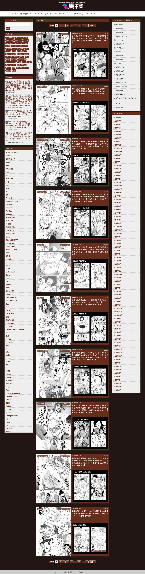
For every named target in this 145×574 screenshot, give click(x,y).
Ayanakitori (10, 217)
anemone (9, 208)
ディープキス (9, 48)
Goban (8, 406)
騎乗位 (14, 70)
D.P (7, 307)
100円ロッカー (11, 159)
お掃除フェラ (18, 40)
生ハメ (24, 62)
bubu (8, 262)
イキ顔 (8, 46)
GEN (8, 403)
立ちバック (13, 65)
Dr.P (7, 336)
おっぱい (25, 37)
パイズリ (8, 51)
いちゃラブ (18, 37)
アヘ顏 (20, 43)
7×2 (7, 185)
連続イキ (8, 70)
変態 (7, 56)
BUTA (8, 265)
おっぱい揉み (9, 40)
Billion (8, 237)
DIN (7, 317)
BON (8, 256)
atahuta (9, 214)
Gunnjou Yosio (12, 416)
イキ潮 (25, 43)
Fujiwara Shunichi (13, 393)
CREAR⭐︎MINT (11, 297)
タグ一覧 (48, 14)
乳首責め (26, 54)
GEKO (8, 400)
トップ (14, 14)
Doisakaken (10, 323)
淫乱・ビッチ (22, 59)
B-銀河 (8, 224)
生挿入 (29, 62)
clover (8, 294)
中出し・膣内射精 (11, 54)
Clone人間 (10, 291)
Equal (8, 358)
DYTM (8, 339)
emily (8, 355)
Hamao (8, 432)
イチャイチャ (14, 46)
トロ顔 (16, 48)
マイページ (38, 14)
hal (7, 425)
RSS (69, 14)
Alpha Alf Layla (12, 201)
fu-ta (8, 387)
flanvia (8, 374)
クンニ (25, 46)
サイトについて (59, 14)
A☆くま (9, 198)
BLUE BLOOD (11, 246)
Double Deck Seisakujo (15, 330)
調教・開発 (19, 67)
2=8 (7, 166)
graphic (9, 412)
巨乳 (11, 56)
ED (7, 349)
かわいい (26, 40)
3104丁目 (9, 178)
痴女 (7, 65)
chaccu (9, 285)
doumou (9, 333)
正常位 (8, 59)
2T (7, 175)
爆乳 (19, 62)
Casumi (9, 278)
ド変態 (22, 48)
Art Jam (9, 211)
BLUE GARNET (12, 250)
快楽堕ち (16, 56)
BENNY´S (10, 230)
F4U (7, 365)
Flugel (8, 377)
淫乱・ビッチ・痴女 (11, 62)
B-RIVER (9, 220)
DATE (8, 310)
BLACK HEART (12, 240)
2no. (7, 172)
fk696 (8, 371)
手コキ (22, 56)
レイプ (19, 51)
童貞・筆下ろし (21, 65)
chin (7, 288)
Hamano (9, 428)
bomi (8, 253)
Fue (7, 390)
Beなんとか (10, 233)
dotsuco (9, 326)
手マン (27, 56)
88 (7, 195)
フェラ (14, 51)
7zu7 (8, 188)
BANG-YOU (10, 227)
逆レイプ (26, 67)
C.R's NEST (10, 272)
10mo (8, 162)
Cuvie (8, 304)
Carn (8, 275)
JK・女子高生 (10, 37)
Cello (8, 281)
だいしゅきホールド (11, 43)
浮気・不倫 (14, 59)
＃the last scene (12, 152)
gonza (8, 409)
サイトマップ (90, 14)
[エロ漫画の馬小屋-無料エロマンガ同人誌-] (72, 4)
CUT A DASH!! (11, 301)
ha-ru (8, 422)
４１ (7, 182)
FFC (7, 368)
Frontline (9, 380)
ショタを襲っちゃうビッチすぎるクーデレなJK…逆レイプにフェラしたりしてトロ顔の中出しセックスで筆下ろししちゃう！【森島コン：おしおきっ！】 (18, 136)
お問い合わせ (78, 14)
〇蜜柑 (8, 156)
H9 (7, 419)
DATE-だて (10, 313)
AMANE (9, 205)
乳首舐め (19, 54)
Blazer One (10, 243)
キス (21, 46)
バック (27, 48)
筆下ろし (8, 67)
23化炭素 (9, 169)
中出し (24, 51)
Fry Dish (9, 384)
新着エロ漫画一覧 (25, 14)
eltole (8, 352)
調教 (13, 67)
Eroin (8, 361)
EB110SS (9, 342)
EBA (8, 345)
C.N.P (8, 269)
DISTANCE (10, 320)
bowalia (9, 259)
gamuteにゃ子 (11, 396)
